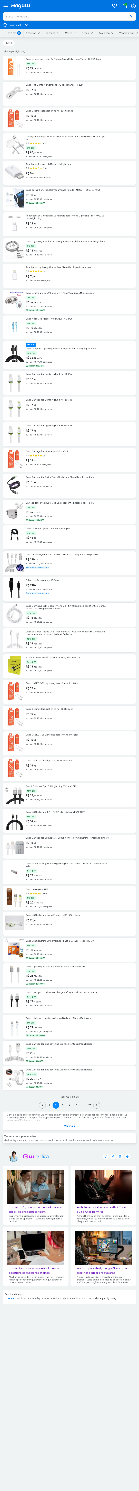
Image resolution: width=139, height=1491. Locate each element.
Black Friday (10, 1140)
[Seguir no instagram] (120, 1156)
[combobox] (69, 16)
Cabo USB (86, 1298)
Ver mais (69, 1126)
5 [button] (76, 1105)
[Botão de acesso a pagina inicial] (59, 6)
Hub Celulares (77, 1140)
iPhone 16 (36, 1140)
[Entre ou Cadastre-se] (133, 6)
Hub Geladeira (94, 1140)
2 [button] (56, 1105)
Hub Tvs (109, 1140)
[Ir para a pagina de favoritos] (114, 5)
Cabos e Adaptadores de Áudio (42, 1298)
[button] (131, 17)
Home (11, 1298)
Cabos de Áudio (70, 1298)
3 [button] (63, 1105)
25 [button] (90, 1105)
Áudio (20, 1298)
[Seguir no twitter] (106, 1156)
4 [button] (69, 1105)
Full (10, 43)
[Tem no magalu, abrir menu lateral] (6, 5)
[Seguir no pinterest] (127, 1156)
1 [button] (49, 1105)
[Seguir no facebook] (113, 1156)
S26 (45, 1140)
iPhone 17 (24, 1140)
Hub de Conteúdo (58, 1140)
